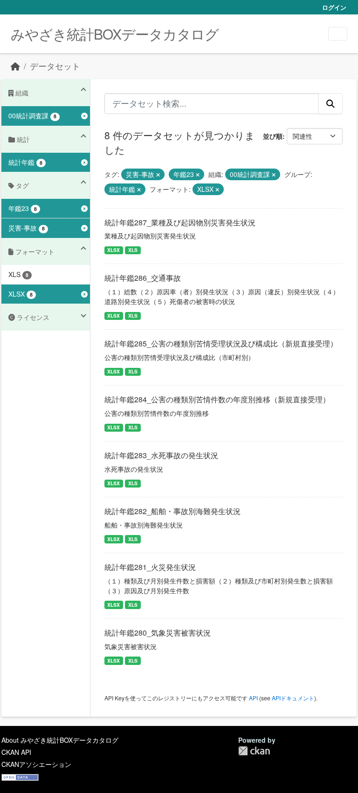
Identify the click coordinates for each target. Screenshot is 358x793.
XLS (133, 249)
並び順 (272, 136)
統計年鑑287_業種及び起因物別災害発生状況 (179, 222)
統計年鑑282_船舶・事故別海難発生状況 (172, 511)
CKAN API (16, 752)
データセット (55, 66)
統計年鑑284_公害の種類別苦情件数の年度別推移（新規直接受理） (217, 399)
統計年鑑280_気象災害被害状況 (157, 632)
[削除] (158, 174)
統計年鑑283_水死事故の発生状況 (161, 455)
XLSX (113, 249)
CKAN (254, 751)
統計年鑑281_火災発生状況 (150, 567)
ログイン (334, 7)
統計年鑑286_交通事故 (142, 277)
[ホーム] (15, 66)
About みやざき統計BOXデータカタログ (59, 740)
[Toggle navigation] (337, 34)
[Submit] (330, 103)
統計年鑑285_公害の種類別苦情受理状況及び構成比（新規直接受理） (220, 343)
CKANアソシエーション (36, 764)
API (253, 698)
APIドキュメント (293, 698)
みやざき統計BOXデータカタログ (115, 34)
